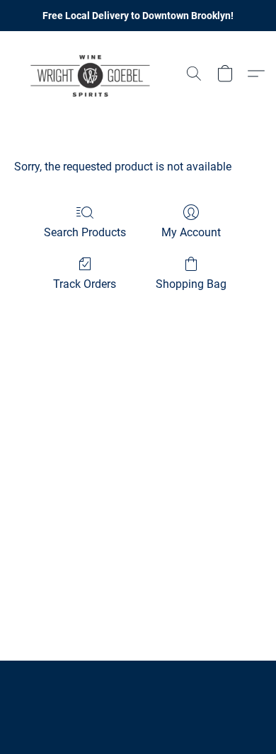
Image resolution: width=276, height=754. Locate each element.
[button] (94, 73)
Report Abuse (138, 691)
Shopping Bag (191, 284)
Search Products (85, 232)
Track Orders (84, 284)
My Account (191, 232)
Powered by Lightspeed (138, 715)
